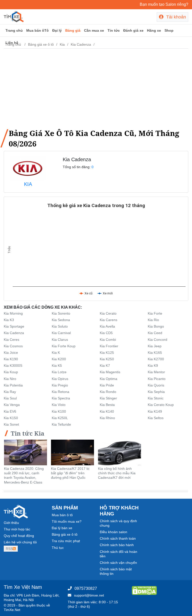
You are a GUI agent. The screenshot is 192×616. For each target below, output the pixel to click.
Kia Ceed (155, 333)
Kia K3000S (13, 366)
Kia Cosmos (13, 346)
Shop (169, 30)
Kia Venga (12, 405)
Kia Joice (11, 353)
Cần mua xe (94, 30)
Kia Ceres (11, 340)
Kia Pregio (60, 385)
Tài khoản (175, 16)
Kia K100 (59, 411)
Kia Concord (157, 340)
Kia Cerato (108, 313)
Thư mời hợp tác (17, 529)
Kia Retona (60, 392)
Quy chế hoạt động (19, 536)
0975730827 (85, 588)
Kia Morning (13, 313)
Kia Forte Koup (64, 346)
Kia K (56, 353)
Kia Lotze (59, 372)
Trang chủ (14, 30)
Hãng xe (154, 30)
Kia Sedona (61, 320)
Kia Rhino (107, 418)
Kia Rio (153, 320)
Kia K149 (155, 411)
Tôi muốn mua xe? (67, 521)
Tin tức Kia (27, 433)
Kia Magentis (110, 372)
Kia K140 (107, 411)
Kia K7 (105, 366)
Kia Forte (155, 313)
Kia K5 (57, 366)
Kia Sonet (11, 424)
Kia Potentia (13, 385)
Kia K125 (107, 353)
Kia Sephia (156, 392)
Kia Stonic (156, 398)
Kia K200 (59, 359)
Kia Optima (108, 379)
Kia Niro (10, 379)
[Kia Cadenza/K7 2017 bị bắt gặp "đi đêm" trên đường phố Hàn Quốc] (72, 452)
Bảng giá (72, 30)
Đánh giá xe (133, 30)
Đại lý (57, 30)
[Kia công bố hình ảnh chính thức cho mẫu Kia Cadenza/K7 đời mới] (119, 452)
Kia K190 (11, 359)
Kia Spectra (61, 398)
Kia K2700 (156, 359)
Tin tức (114, 30)
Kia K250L (60, 418)
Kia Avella (107, 326)
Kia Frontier (109, 346)
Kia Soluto (60, 326)
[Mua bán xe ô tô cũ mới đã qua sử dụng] (14, 16)
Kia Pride (107, 385)
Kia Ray (10, 392)
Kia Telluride (61, 424)
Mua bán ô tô (62, 515)
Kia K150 (11, 418)
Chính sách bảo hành (117, 545)
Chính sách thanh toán (118, 538)
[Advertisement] (96, 88)
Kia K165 (155, 353)
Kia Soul (10, 398)
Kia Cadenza (14, 333)
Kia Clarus (60, 340)
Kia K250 (107, 359)
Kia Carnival (61, 333)
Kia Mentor (156, 372)
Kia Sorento (61, 313)
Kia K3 (9, 320)
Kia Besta (107, 405)
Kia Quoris (156, 385)
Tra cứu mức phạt (66, 541)
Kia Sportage (14, 326)
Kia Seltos (156, 418)
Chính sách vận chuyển (118, 563)
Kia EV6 (10, 411)
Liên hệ (12, 43)
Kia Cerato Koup (161, 405)
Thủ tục (58, 548)
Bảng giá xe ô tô (65, 534)
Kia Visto (59, 405)
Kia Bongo (156, 326)
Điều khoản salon (113, 532)
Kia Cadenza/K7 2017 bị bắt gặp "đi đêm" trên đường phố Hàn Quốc (70, 473)
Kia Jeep (155, 346)
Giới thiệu (11, 523)
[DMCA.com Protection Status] (144, 590)
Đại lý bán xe (62, 528)
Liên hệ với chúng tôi (20, 542)
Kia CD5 (106, 333)
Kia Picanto (157, 379)
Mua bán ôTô (37, 30)
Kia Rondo (108, 392)
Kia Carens (108, 320)
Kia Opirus (60, 379)
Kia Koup (11, 372)
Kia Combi (108, 340)
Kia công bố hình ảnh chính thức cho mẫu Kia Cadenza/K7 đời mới (117, 473)
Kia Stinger (108, 398)
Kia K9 (153, 366)
